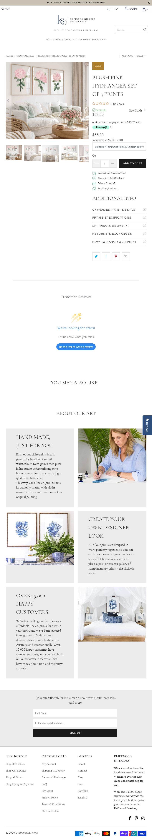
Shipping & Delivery (53, 770)
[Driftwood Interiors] (76, 20)
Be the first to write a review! (76, 347)
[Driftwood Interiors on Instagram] (143, 818)
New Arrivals (73, 30)
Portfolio (83, 791)
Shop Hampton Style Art (20, 784)
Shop (57, 30)
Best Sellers (90, 30)
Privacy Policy (50, 797)
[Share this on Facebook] (106, 256)
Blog (80, 777)
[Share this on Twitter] (96, 256)
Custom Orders (50, 811)
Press (80, 784)
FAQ (44, 784)
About (81, 764)
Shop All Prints (14, 777)
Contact (5, 9)
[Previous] (8, 100)
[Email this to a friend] (126, 256)
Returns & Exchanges (54, 777)
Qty (94, 156)
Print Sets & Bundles (59, 39)
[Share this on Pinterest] (116, 256)
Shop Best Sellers (15, 764)
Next (140, 56)
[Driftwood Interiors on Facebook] (130, 818)
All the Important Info (88, 39)
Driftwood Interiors (27, 833)
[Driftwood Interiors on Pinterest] (136, 818)
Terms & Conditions (53, 804)
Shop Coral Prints (16, 770)
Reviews (82, 797)
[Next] (86, 100)
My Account (49, 764)
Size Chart (47, 791)
